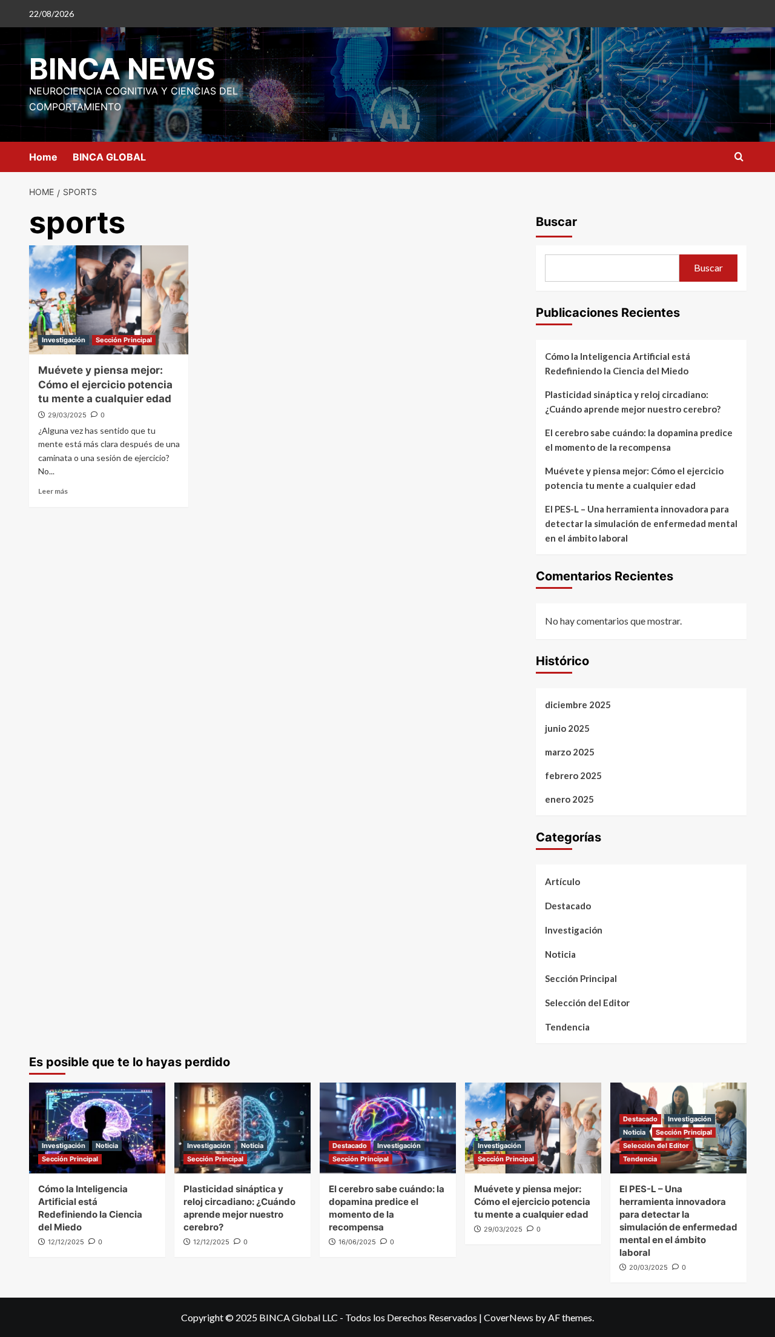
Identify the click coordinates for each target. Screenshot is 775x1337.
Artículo (562, 881)
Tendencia (567, 1026)
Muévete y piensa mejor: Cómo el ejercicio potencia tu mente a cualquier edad (105, 384)
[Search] (739, 157)
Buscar (556, 221)
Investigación (63, 340)
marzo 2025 (570, 751)
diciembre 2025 (578, 704)
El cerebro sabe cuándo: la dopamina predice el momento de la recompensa (639, 440)
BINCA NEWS (122, 69)
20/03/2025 (648, 1267)
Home (43, 157)
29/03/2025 (67, 415)
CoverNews (508, 1317)
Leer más (53, 491)
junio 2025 (567, 728)
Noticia (560, 954)
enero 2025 (569, 799)
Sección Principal (124, 340)
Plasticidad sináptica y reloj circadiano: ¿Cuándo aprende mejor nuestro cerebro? (633, 401)
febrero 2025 (573, 775)
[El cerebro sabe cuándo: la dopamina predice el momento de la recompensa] (388, 1128)
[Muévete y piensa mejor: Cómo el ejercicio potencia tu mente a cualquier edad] (109, 299)
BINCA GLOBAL (109, 157)
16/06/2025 (357, 1242)
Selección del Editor (587, 1002)
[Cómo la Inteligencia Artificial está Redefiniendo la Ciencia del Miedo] (97, 1128)
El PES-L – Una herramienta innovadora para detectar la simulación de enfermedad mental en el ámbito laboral (641, 523)
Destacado (568, 905)
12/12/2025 (66, 1242)
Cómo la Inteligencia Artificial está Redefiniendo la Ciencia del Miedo (617, 363)
